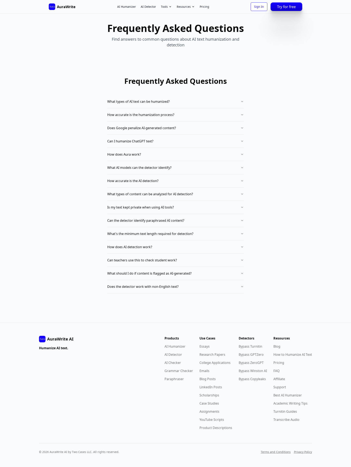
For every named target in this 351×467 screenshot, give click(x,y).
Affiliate (279, 379)
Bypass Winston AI (253, 371)
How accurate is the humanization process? (140, 114)
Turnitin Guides (285, 411)
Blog (276, 346)
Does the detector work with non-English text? (143, 286)
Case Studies (209, 403)
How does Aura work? (124, 154)
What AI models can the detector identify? (139, 167)
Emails (204, 371)
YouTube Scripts (211, 419)
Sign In (259, 7)
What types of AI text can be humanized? (138, 101)
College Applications (215, 362)
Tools (164, 7)
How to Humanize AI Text (292, 354)
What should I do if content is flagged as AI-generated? (149, 273)
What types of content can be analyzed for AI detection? (150, 194)
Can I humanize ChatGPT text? (130, 141)
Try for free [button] (286, 6)
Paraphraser (174, 379)
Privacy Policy (303, 452)
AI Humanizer (126, 7)
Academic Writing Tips (290, 403)
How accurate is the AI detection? (132, 181)
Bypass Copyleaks (252, 379)
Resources (184, 7)
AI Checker (173, 362)
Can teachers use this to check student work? (142, 260)
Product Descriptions (215, 428)
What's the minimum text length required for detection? (150, 233)
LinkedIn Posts (210, 387)
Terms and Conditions (276, 452)
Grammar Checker (179, 371)
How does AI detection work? (129, 247)
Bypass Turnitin (250, 346)
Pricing (204, 7)
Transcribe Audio (286, 419)
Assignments (209, 411)
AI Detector (148, 7)
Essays (204, 346)
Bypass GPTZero (251, 354)
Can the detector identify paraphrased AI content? (145, 220)
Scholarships (209, 395)
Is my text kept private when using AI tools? (140, 207)
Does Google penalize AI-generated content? (141, 128)
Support (279, 387)
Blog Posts (207, 379)
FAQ (276, 371)
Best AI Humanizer (287, 395)
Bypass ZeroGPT (251, 362)
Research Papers (212, 354)
